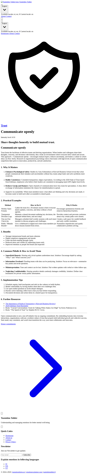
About (3, 16)
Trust (4, 125)
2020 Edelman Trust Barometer (17, 306)
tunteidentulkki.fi (49, 472)
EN (7, 466)
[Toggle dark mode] (2, 18)
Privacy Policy (11, 442)
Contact (9, 16)
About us (9, 438)
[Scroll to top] (2, 413)
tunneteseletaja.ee (18, 472)
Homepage (5, 33)
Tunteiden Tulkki (25, 2)
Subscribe (26, 455)
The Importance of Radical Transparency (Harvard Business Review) (31, 304)
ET (7, 468)
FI (6, 464)
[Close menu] (2, 21)
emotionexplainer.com (34, 472)
